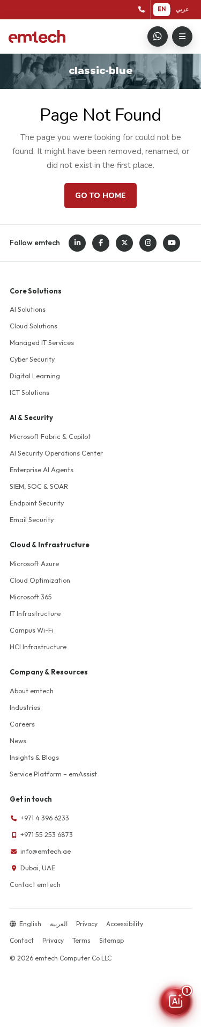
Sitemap (111, 940)
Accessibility (124, 924)
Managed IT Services (42, 342)
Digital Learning (35, 375)
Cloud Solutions (33, 325)
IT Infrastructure (35, 613)
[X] (124, 243)
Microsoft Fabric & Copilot (50, 436)
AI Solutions (28, 309)
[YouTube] (171, 243)
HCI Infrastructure (38, 646)
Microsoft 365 (31, 596)
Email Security (32, 519)
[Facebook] (100, 243)
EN (162, 9)
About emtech (32, 690)
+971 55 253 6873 (46, 834)
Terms (81, 940)
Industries (25, 707)
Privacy (87, 924)
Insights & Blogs (34, 757)
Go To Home (100, 195)
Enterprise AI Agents (41, 469)
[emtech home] (37, 36)
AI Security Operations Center (56, 453)
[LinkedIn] (77, 243)
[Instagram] (148, 243)
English (30, 924)
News (18, 740)
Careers (22, 724)
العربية (59, 924)
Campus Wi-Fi (32, 630)
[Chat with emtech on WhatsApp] (157, 36)
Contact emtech (35, 884)
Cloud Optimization (40, 580)
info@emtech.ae (45, 851)
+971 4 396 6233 (44, 817)
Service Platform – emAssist (53, 773)
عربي (182, 9)
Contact (22, 940)
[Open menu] (182, 36)
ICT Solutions (29, 392)
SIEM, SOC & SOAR (39, 486)
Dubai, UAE (37, 867)
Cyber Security (32, 359)
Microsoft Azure (34, 563)
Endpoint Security (37, 502)
